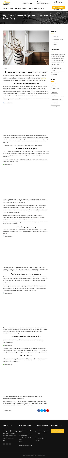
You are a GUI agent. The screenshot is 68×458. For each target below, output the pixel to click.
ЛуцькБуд (43, 78)
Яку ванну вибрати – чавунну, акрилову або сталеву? (56, 68)
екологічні (32, 219)
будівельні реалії (55, 88)
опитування (54, 103)
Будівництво (55, 36)
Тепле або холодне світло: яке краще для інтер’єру (57, 59)
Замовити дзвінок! (58, 7)
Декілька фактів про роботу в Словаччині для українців (58, 55)
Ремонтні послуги (8, 8)
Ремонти (6, 68)
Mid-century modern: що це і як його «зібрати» (57, 63)
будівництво (54, 92)
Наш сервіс (18, 8)
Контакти (41, 8)
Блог (35, 8)
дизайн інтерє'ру (7, 410)
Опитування (55, 42)
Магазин (24, 8)
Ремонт (53, 85)
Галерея (31, 8)
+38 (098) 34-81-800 (58, 9)
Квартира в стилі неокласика (55, 73)
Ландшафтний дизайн (57, 39)
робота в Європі (55, 106)
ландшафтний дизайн (56, 99)
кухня (62, 95)
